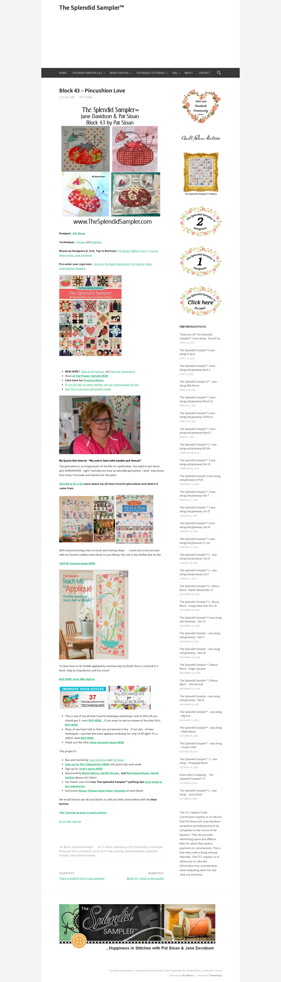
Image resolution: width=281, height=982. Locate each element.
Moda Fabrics (90, 773)
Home (63, 73)
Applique (96, 242)
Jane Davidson (83, 255)
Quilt (96, 851)
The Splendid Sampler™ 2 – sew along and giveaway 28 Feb (198, 446)
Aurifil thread (110, 773)
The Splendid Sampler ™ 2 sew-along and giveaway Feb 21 (198, 462)
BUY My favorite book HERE (77, 563)
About (188, 73)
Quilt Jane (106, 851)
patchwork (85, 851)
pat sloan (72, 851)
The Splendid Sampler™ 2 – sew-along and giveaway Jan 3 (199, 572)
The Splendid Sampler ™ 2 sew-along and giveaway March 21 (198, 399)
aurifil (129, 847)
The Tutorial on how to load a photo (82, 812)
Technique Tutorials (150, 73)
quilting (118, 851)
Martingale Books (138, 773)
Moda (62, 851)
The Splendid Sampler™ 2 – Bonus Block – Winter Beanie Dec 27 (199, 588)
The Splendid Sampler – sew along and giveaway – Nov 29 (200, 651)
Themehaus (215, 975)
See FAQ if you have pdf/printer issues (88, 389)
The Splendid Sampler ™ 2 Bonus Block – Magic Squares (199, 666)
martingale (155, 847)
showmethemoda (135, 851)
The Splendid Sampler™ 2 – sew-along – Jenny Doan (199, 792)
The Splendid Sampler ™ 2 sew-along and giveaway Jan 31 (198, 509)
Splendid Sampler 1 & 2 (87, 73)
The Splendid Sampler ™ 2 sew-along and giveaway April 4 (198, 368)
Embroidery (141, 847)
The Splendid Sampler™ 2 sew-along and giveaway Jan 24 (198, 525)
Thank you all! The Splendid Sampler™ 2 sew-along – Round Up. (200, 336)
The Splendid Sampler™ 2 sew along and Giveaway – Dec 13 (201, 619)
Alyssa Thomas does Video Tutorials (102, 790)
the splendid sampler (82, 855)
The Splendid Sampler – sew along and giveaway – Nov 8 (200, 698)
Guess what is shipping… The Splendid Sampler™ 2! (196, 776)
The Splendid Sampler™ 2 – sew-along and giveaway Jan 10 (199, 556)
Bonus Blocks (119, 73)
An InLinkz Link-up (70, 821)
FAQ (174, 73)
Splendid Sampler (82, 847)
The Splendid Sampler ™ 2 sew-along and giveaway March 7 (198, 431)
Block (67, 847)
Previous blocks (93, 380)
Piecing (80, 242)
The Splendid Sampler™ (91, 7)
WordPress (188, 975)
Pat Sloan (85, 97)
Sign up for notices (92, 371)
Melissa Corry (138, 251)
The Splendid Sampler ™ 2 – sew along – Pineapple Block (198, 761)
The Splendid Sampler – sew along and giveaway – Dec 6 (200, 635)
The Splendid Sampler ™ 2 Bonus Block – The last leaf (199, 682)
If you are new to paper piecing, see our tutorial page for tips (102, 384)
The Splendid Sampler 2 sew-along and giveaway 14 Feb (200, 478)
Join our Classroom (122, 371)
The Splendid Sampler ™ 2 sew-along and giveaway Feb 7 (198, 494)
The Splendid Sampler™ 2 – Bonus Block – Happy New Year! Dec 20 (199, 604)
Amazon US (101, 264)
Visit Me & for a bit (71, 484)
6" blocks (107, 847)
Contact (204, 73)
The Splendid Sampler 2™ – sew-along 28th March (199, 383)
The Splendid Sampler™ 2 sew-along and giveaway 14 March (198, 415)
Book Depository (119, 264)
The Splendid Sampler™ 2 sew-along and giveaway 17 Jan (198, 541)
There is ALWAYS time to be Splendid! (82, 878)
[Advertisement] (140, 39)
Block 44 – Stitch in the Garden (145, 878)
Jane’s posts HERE (91, 769)
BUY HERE (87, 738)
